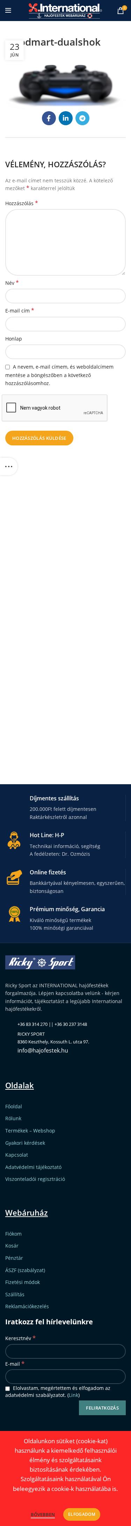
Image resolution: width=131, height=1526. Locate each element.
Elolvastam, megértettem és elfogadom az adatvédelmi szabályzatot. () (57, 1391)
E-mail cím (19, 310)
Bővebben (43, 1514)
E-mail (14, 1363)
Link (73, 1395)
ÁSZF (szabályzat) (25, 1270)
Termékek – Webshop (30, 1130)
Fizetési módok (22, 1282)
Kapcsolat (16, 1154)
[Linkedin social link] (66, 118)
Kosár (12, 1245)
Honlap (13, 338)
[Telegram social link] (82, 118)
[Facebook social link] (49, 118)
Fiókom (13, 1233)
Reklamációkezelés (27, 1306)
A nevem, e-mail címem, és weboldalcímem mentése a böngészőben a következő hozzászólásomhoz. (59, 374)
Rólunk (13, 1118)
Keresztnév (20, 1338)
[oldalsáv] (8, 466)
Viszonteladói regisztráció (35, 1179)
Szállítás (14, 1294)
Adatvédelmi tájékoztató (33, 1167)
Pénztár (14, 1258)
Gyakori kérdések (25, 1143)
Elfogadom (81, 1514)
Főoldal (13, 1106)
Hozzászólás (21, 203)
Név (12, 283)
